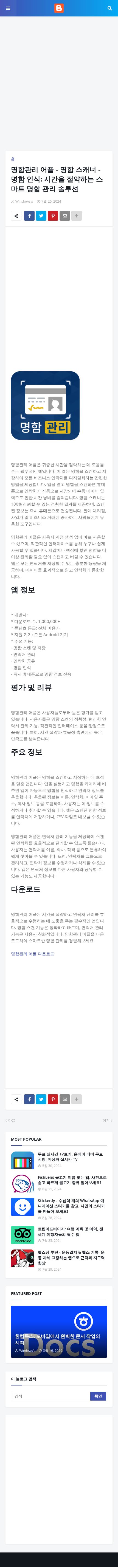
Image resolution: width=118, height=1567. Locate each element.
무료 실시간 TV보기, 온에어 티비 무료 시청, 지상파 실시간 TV (70, 1156)
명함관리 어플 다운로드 (32, 953)
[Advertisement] (59, 84)
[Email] (65, 216)
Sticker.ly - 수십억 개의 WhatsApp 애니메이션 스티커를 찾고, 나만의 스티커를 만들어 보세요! (71, 1206)
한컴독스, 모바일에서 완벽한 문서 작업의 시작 (57, 1339)
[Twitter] (41, 216)
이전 (106, 1120)
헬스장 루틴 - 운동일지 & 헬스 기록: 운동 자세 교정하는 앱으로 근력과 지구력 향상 (71, 1257)
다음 (11, 1120)
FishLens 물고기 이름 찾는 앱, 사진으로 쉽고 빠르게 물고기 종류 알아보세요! (72, 1180)
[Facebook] (29, 216)
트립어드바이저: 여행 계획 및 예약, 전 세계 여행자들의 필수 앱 (70, 1231)
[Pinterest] (53, 216)
